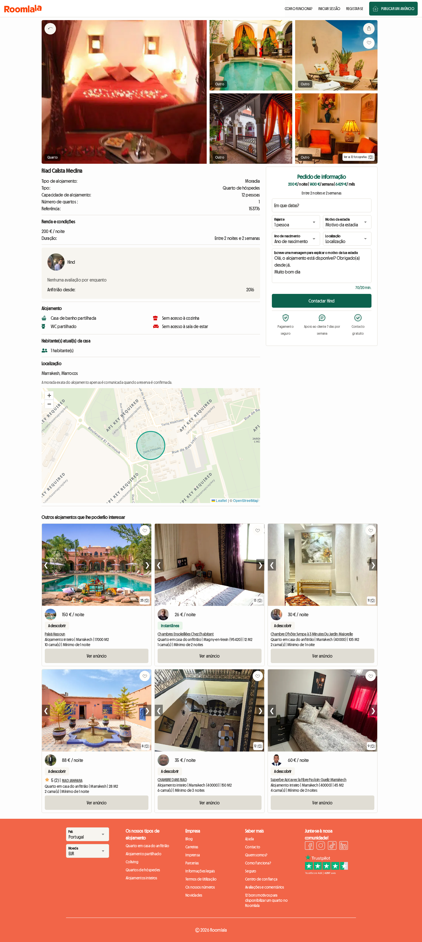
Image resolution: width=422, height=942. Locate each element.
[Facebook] (309, 846)
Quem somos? (256, 855)
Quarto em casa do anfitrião (147, 846)
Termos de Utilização (201, 879)
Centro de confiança (261, 879)
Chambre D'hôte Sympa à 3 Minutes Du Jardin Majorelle (312, 634)
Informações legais (200, 871)
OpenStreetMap (245, 500)
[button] (49, 395)
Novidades (193, 895)
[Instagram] (320, 846)
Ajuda (249, 839)
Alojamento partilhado (143, 854)
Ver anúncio (97, 656)
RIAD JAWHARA (72, 781)
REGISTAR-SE (354, 9)
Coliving (132, 862)
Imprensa (192, 855)
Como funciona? (258, 863)
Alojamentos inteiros (141, 878)
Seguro (250, 871)
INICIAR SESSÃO (329, 9)
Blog (189, 839)
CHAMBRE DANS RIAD (172, 780)
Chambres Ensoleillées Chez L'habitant (186, 634)
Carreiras (191, 847)
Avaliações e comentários (264, 887)
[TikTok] (332, 846)
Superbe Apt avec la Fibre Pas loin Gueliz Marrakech (308, 780)
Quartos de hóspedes (143, 870)
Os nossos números (200, 887)
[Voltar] (50, 36)
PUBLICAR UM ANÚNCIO (397, 9)
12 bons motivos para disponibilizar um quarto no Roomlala (266, 900)
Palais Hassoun (55, 634)
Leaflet (221, 500)
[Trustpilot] (326, 872)
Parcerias (192, 863)
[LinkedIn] (343, 846)
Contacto (252, 847)
